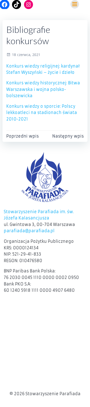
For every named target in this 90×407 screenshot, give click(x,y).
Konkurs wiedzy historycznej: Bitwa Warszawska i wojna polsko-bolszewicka (43, 89)
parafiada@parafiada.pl (29, 230)
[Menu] (74, 4)
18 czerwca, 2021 (26, 54)
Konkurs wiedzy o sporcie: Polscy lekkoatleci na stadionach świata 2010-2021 (41, 113)
